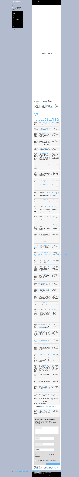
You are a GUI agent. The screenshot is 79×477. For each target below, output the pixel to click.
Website (37, 449)
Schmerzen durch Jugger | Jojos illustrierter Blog (45, 407)
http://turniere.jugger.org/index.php (43, 414)
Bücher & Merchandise (16, 18)
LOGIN (34, 474)
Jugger (46, 105)
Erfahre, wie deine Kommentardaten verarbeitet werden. (47, 468)
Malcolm (36, 394)
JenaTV (51, 102)
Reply (57, 129)
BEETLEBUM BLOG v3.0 (17, 1)
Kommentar (38, 427)
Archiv (14, 24)
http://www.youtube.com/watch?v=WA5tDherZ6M (41, 341)
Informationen (16, 13)
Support (15, 21)
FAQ (14, 15)
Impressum (15, 26)
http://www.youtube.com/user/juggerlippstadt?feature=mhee (45, 390)
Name (37, 438)
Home (14, 11)
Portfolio (15, 23)
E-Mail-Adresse (39, 443)
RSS (44, 474)
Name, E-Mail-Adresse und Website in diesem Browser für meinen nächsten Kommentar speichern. (46, 454)
